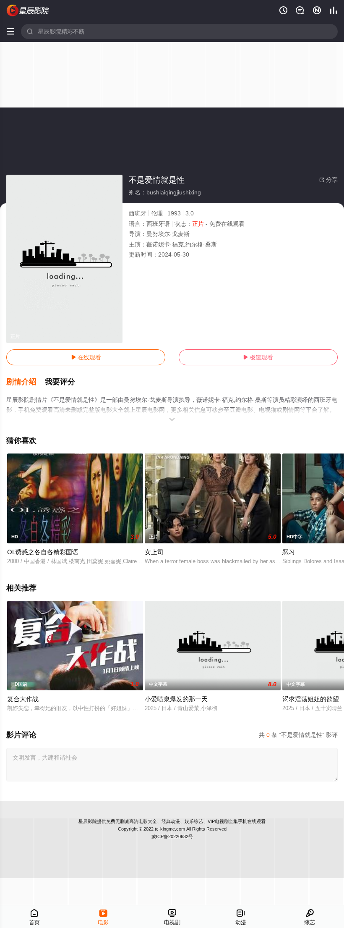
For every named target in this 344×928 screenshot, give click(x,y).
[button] (25, 382)
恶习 (288, 552)
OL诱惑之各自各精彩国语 (42, 552)
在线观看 (86, 357)
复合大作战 (23, 699)
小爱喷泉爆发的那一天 (176, 699)
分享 (328, 179)
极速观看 (258, 357)
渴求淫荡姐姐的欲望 (310, 699)
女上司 (154, 552)
